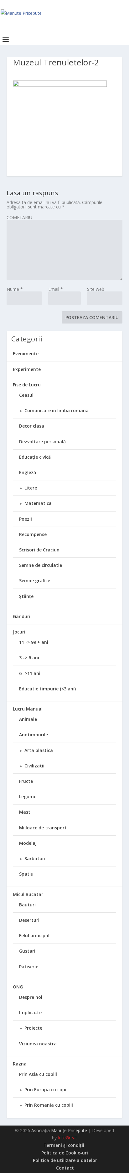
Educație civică (35, 457)
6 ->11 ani (29, 673)
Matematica (38, 503)
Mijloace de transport (43, 828)
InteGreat (67, 1138)
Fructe (26, 781)
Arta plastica (38, 750)
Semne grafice (34, 581)
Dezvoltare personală (42, 442)
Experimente (27, 369)
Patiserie (28, 967)
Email (55, 289)
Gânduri (21, 616)
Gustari (27, 951)
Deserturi (29, 920)
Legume (27, 797)
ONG (18, 987)
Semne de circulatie (40, 565)
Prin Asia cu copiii (38, 1074)
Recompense (33, 534)
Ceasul (26, 395)
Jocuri (19, 632)
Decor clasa (31, 426)
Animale (28, 719)
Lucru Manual (28, 709)
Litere (30, 488)
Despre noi (30, 997)
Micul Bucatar (28, 894)
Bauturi (27, 905)
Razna (20, 1064)
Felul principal (34, 935)
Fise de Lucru (27, 385)
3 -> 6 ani (29, 658)
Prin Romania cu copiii (48, 1105)
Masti (25, 812)
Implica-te (30, 1012)
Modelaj (28, 843)
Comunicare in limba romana (56, 410)
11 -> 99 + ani (33, 642)
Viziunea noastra (38, 1044)
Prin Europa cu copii (46, 1090)
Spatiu (26, 874)
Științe (26, 596)
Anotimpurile (33, 735)
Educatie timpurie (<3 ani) (47, 689)
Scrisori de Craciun (39, 550)
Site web (95, 289)
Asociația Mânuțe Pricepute (59, 1130)
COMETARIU (19, 217)
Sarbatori (34, 858)
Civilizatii (34, 766)
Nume (15, 289)
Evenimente (26, 354)
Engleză (27, 472)
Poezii (25, 519)
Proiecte (33, 1028)
